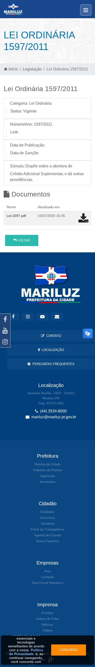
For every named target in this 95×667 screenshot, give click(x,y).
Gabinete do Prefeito (47, 470)
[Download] (83, 221)
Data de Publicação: (27, 145)
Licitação (47, 577)
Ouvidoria (47, 523)
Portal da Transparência (47, 529)
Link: (14, 132)
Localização (52, 350)
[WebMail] (57, 317)
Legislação (32, 69)
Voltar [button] (23, 240)
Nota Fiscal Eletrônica (47, 583)
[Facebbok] (13, 317)
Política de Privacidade (26, 652)
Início (13, 69)
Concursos (47, 518)
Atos (47, 571)
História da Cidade (47, 464)
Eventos (47, 613)
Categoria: (19, 103)
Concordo (68, 650)
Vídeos (48, 630)
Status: (16, 111)
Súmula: (17, 166)
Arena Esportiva (47, 541)
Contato (52, 336)
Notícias (47, 624)
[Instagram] (5, 341)
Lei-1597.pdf (16, 216)
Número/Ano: (21, 124)
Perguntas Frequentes (52, 364)
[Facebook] (5, 319)
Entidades (47, 512)
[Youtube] (5, 330)
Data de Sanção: (24, 153)
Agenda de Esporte (47, 535)
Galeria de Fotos (47, 619)
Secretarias (47, 482)
